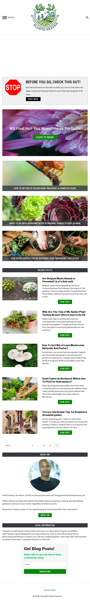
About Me (45, 515)
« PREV (7, 445)
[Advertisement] (45, 56)
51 (45, 445)
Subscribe (45, 571)
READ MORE (33, 99)
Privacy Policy (50, 590)
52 (51, 445)
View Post (65, 302)
